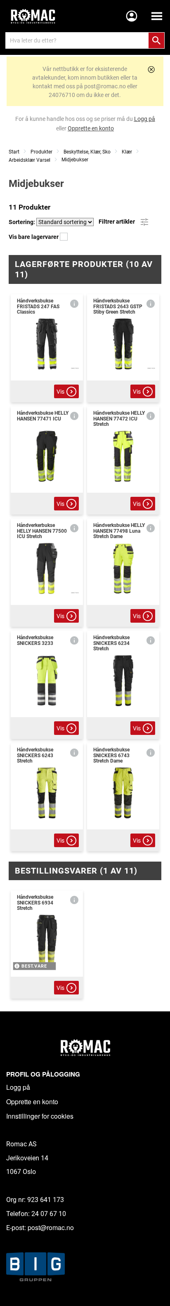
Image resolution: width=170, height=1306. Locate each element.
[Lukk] (151, 69)
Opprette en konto (32, 1101)
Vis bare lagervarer (34, 237)
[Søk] (156, 40)
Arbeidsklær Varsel (29, 160)
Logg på (18, 1087)
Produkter (41, 152)
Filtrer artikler (117, 221)
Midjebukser (74, 160)
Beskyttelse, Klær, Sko (87, 152)
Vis (60, 391)
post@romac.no (51, 1227)
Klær (127, 152)
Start (14, 152)
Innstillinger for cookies (39, 1116)
